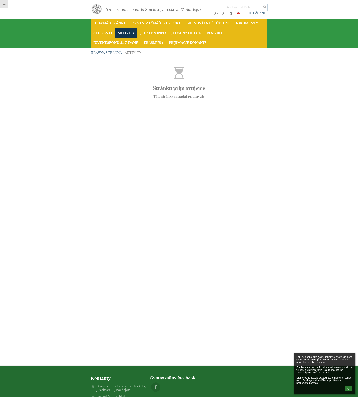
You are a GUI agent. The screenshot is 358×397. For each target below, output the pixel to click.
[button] (231, 13)
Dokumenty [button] (246, 23)
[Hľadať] (264, 6)
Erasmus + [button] (153, 43)
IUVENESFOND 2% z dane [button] (115, 43)
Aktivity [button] (126, 33)
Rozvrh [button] (214, 33)
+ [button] (217, 13)
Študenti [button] (102, 33)
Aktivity (133, 53)
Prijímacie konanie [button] (187, 43)
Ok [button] (348, 389)
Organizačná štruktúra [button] (156, 23)
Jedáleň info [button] (153, 33)
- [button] (225, 13)
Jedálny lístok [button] (186, 33)
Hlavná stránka (106, 53)
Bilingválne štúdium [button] (207, 23)
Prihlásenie (256, 13)
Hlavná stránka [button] (109, 23)
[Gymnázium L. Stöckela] (155, 387)
